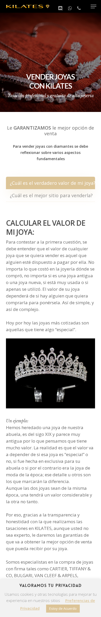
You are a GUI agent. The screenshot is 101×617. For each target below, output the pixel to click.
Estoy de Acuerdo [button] (63, 608)
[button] (93, 6)
